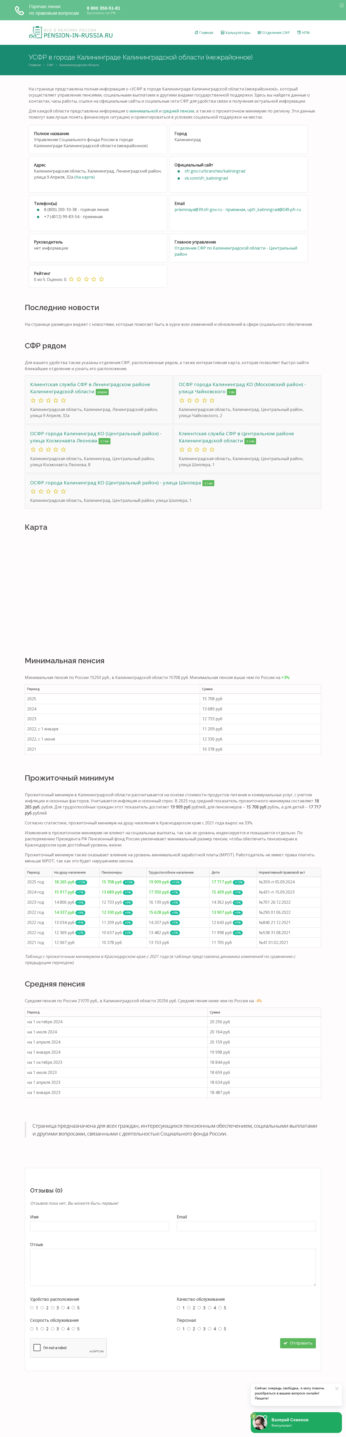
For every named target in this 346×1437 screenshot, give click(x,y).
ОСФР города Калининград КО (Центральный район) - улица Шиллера (116, 482)
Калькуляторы (237, 32)
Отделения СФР (275, 32)
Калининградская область (79, 65)
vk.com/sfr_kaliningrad (206, 178)
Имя (34, 1217)
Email (182, 1217)
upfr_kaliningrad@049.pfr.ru (274, 209)
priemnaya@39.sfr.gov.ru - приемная (210, 209)
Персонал (186, 1320)
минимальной (143, 111)
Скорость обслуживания (54, 1320)
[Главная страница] (71, 32)
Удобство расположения (54, 1299)
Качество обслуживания (201, 1299)
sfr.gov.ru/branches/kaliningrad (215, 171)
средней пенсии (178, 111)
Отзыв (36, 1244)
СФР (50, 65)
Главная (205, 32)
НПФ (305, 32)
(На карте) (84, 177)
